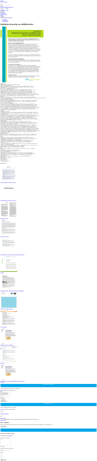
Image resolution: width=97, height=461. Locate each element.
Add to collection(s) (4, 17)
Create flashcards (10, 7)
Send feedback (3, 426)
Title (1, 391)
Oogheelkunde (5, 21)
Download (2, 382)
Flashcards (2, 10)
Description (4, 393)
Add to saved (10, 17)
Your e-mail (2, 446)
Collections (6, 10)
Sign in (1, 390)
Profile (1, 15)
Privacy (1, 420)
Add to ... (2, 16)
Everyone (3, 398)
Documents (2, 413)
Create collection (3, 401)
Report (1, 418)
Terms (4, 420)
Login (1, 6)
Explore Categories (3, 1)
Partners (4, 418)
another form (10, 435)
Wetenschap (5, 19)
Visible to (2, 397)
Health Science (5, 20)
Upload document (3, 7)
